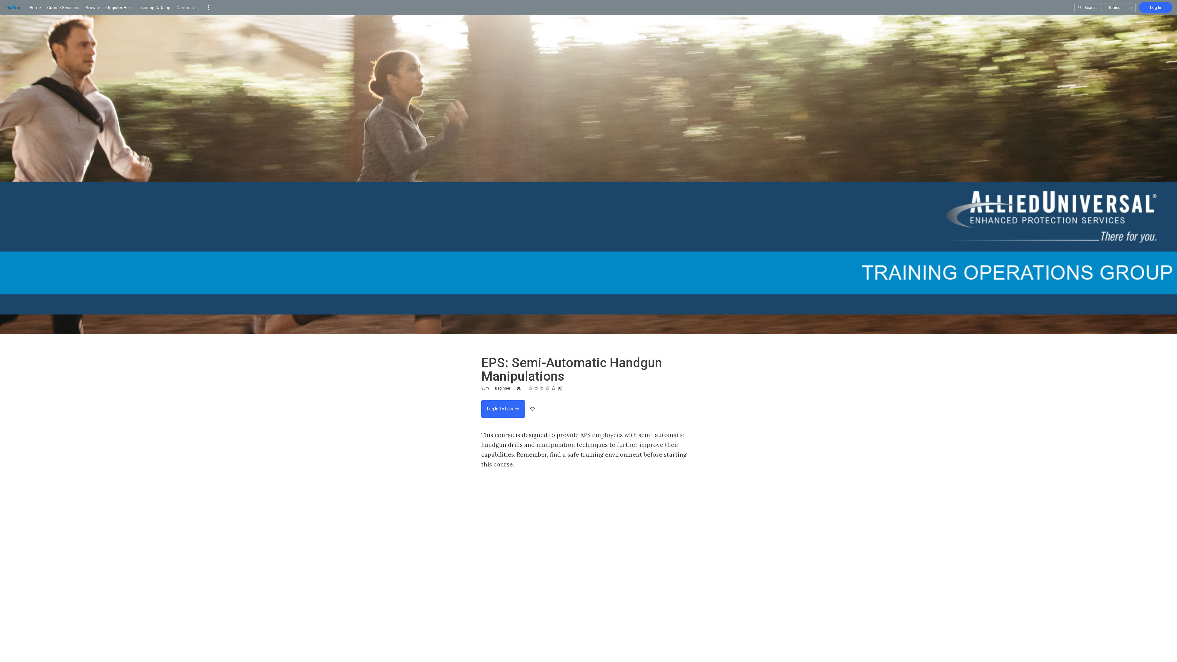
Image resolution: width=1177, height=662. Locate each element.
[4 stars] (548, 388)
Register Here (119, 7)
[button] (208, 7)
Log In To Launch (503, 408)
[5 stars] (554, 388)
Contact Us (187, 7)
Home (35, 7)
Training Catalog (154, 7)
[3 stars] (542, 388)
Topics (1114, 7)
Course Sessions (63, 7)
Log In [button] (1155, 7)
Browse (93, 7)
